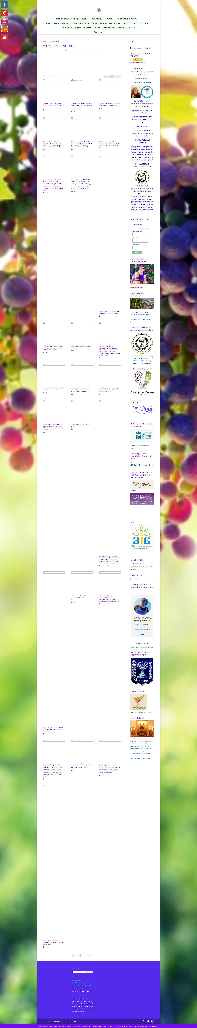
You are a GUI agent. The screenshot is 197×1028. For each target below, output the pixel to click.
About (126, 24)
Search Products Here (67, 19)
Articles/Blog (141, 24)
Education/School (127, 19)
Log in (97, 28)
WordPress (72, 1021)
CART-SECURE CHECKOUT (85, 24)
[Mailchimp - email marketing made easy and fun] (146, 253)
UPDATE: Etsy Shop (136, 570)
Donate (87, 28)
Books (110, 19)
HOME (84, 19)
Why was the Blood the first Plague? (141, 567)
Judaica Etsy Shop (136, 563)
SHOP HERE (97, 19)
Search (148, 48)
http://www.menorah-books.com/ (140, 712)
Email (151, 160)
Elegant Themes (56, 1021)
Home (44, 41)
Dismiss (155, 1027)
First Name (136, 238)
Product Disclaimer (113, 28)
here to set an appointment (144, 647)
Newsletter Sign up (110, 24)
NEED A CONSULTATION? (57, 24)
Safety (130, 28)
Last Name (136, 244)
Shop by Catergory (71, 28)
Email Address (137, 231)
